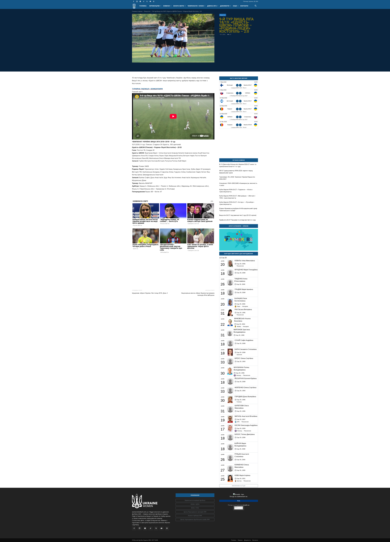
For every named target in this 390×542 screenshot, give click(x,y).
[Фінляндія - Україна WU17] (238, 85)
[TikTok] (143, 1)
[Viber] (175, 67)
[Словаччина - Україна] (238, 93)
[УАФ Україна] (195, 500)
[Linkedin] (185, 67)
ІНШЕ (235, 6)
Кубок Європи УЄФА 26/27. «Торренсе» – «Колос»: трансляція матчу (236, 191)
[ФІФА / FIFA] (195, 508)
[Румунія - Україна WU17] (238, 109)
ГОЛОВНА (142, 6)
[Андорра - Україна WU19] (238, 125)
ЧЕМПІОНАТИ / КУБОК (196, 6)
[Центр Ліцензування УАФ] (195, 512)
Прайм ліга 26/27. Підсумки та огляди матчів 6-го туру (237, 220)
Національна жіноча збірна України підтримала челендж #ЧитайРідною (197, 294)
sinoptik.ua (245, 505)
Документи (247, 540)
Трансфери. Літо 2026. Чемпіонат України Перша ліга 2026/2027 (237, 178)
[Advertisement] (173, 271)
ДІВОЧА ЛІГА (212, 6)
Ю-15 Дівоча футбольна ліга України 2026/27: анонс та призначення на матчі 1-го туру (237, 165)
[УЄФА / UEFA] (195, 504)
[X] (146, 1)
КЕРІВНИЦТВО (154, 6)
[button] (255, 6)
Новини (240, 540)
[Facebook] (133, 1)
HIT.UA (236, 507)
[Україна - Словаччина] (238, 117)
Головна (233, 540)
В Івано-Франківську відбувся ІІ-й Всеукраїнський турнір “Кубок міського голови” (238, 209)
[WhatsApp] (180, 67)
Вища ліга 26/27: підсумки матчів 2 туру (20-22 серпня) (237, 215)
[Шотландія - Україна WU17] (238, 101)
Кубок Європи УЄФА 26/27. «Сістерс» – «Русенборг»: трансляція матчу (236, 203)
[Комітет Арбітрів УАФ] (195, 515)
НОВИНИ (166, 6)
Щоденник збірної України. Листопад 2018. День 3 (150, 293)
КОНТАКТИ (244, 6)
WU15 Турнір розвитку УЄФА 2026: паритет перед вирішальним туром (236, 172)
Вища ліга (147, 11)
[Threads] (153, 1)
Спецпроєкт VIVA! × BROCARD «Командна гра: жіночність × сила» (238, 184)
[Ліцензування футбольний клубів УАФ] (195, 519)
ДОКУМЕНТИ (224, 6)
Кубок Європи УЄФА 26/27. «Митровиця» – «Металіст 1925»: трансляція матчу (237, 197)
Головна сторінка (137, 11)
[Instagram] (136, 1)
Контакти (255, 540)
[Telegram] (140, 1)
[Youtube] (150, 1)
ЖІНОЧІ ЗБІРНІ (178, 6)
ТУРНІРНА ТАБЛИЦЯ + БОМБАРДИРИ (147, 89)
